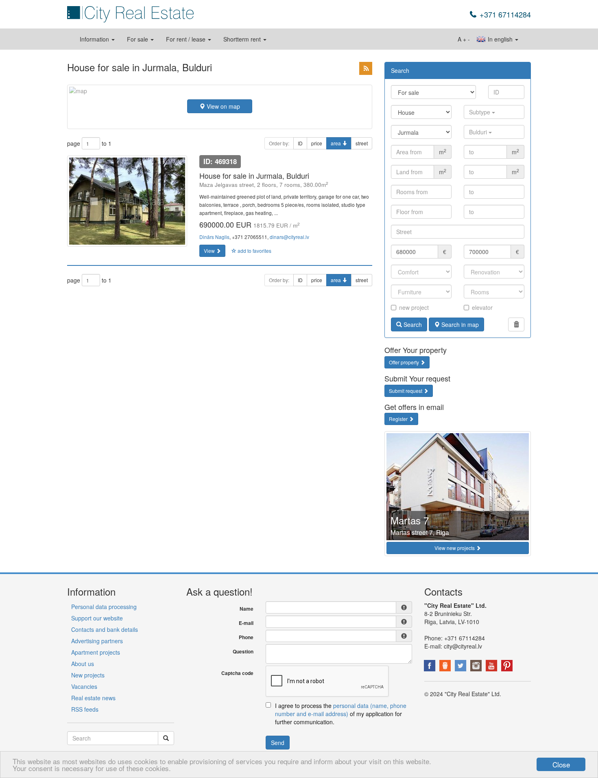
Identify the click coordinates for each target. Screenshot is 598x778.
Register (399, 418)
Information (95, 39)
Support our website (97, 618)
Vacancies (84, 686)
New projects (88, 675)
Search (412, 324)
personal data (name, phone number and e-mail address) (340, 709)
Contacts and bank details (104, 629)
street (362, 143)
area (336, 143)
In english (500, 39)
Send (277, 743)
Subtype (480, 112)
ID (300, 143)
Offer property (404, 362)
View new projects (455, 547)
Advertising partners (97, 641)
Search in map (459, 324)
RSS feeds (84, 709)
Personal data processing (104, 607)
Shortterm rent (242, 39)
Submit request (406, 390)
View (210, 250)
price (316, 143)
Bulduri (479, 132)
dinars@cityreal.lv (289, 236)
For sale (138, 39)
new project (414, 307)
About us (82, 664)
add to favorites (253, 250)
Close (561, 764)
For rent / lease (186, 39)
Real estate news (93, 698)
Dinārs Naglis (214, 236)
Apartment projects (95, 652)
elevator (482, 307)
